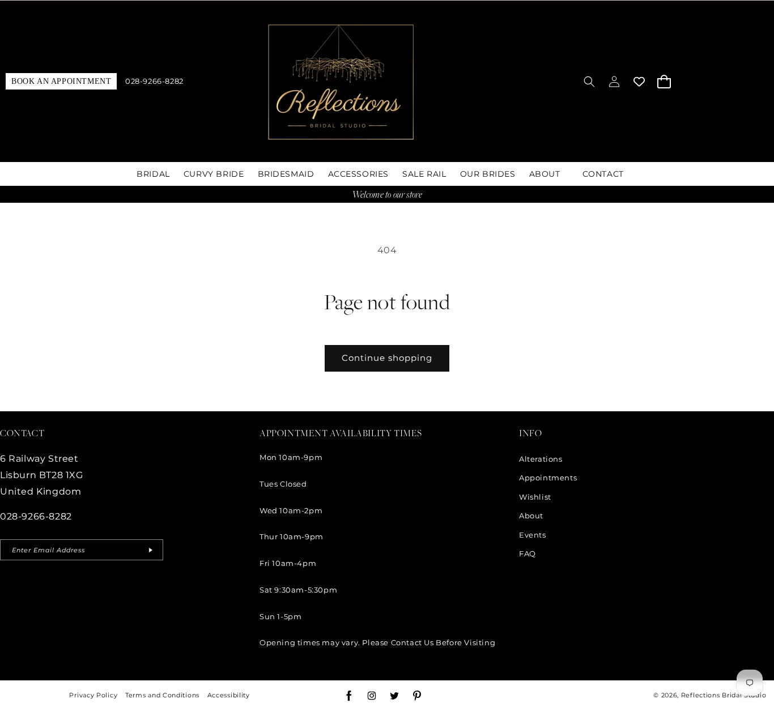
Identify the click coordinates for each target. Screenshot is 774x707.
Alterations (541, 458)
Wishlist (535, 496)
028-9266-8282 (154, 81)
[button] (589, 81)
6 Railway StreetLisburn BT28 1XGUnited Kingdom (41, 475)
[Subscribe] (150, 549)
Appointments (548, 477)
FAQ (527, 553)
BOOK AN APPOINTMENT (61, 81)
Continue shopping (387, 357)
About (531, 515)
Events (532, 534)
